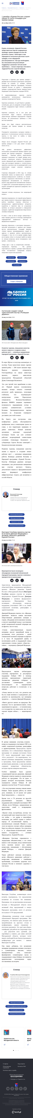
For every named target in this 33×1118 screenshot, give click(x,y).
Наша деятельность (13, 7)
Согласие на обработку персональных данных (16, 1104)
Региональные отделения (7, 1067)
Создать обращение (16, 281)
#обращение (11, 261)
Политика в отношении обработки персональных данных (16, 1103)
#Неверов (22, 257)
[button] (13, 1050)
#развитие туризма (16, 522)
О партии (5, 1064)
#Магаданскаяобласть (16, 518)
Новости (21, 7)
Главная (4, 7)
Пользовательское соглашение (16, 1100)
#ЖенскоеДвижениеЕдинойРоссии (16, 1006)
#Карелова (11, 257)
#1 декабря (17, 265)
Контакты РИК (22, 1066)
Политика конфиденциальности (16, 1101)
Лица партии (21, 1064)
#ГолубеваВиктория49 (16, 1010)
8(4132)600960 (16, 1076)
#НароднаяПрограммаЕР (16, 525)
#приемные (22, 261)
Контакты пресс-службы (9, 1070)
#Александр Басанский (16, 514)
